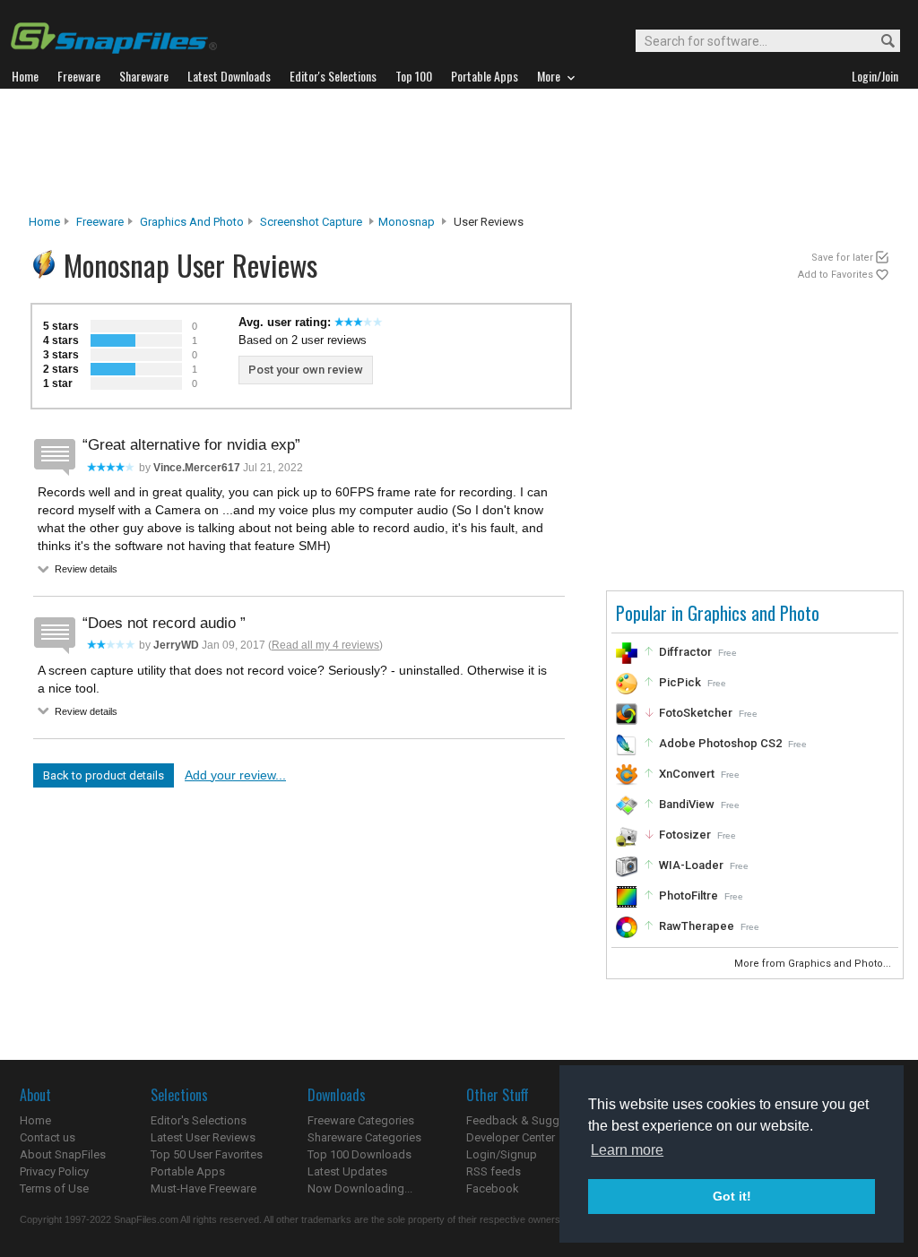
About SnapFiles (63, 1154)
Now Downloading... (359, 1188)
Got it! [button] (732, 1196)
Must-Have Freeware (203, 1188)
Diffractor (685, 652)
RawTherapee (696, 926)
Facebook (492, 1188)
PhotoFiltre (688, 895)
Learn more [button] (627, 1150)
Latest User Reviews (203, 1137)
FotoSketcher (695, 712)
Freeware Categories (360, 1120)
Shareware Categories (364, 1137)
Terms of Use (54, 1188)
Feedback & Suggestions (532, 1120)
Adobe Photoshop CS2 (720, 743)
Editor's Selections (199, 1120)
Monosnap (406, 221)
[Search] (880, 42)
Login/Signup (501, 1154)
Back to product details (103, 775)
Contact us (47, 1137)
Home (44, 221)
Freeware (100, 221)
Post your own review (305, 369)
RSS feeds (493, 1171)
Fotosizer (685, 834)
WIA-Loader (691, 865)
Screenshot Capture (311, 221)
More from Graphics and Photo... (814, 963)
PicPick (680, 682)
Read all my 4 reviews (325, 645)
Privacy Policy (54, 1171)
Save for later (842, 257)
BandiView (686, 804)
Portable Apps (188, 1171)
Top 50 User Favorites (207, 1154)
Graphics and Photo (192, 221)
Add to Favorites (835, 274)
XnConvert (686, 773)
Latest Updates (347, 1171)
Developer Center (510, 1137)
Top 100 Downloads (359, 1154)
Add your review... (235, 775)
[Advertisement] (459, 151)
